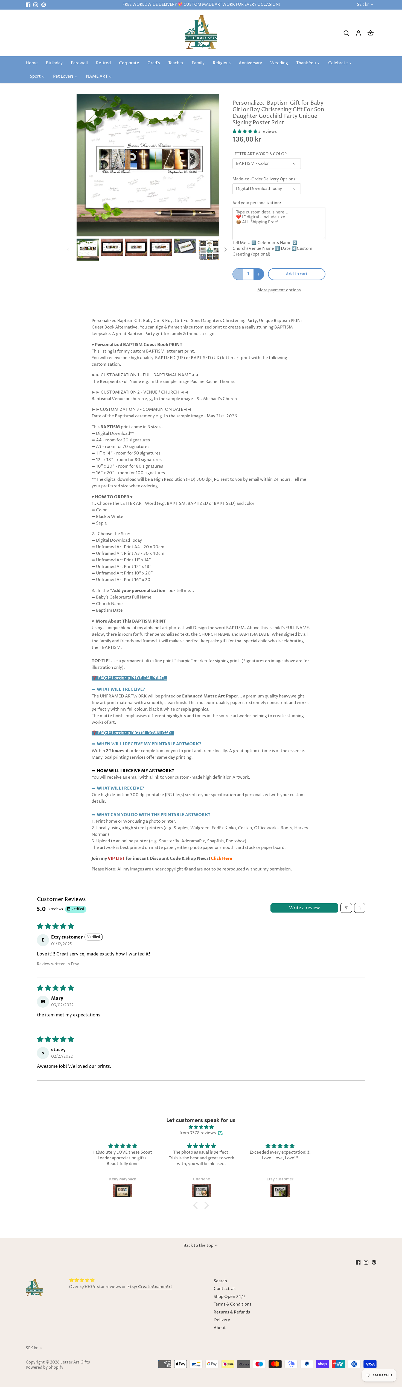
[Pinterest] (43, 5)
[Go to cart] (370, 32)
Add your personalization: (256, 203)
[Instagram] (35, 5)
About (220, 1328)
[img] (201, 1127)
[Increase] (259, 274)
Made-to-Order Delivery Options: (264, 179)
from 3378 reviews (197, 1133)
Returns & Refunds (232, 1312)
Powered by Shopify (44, 1367)
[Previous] (68, 250)
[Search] (346, 32)
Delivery (222, 1320)
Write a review (304, 908)
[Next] (225, 250)
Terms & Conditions (232, 1304)
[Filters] (346, 908)
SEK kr (363, 4)
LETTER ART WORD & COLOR (259, 154)
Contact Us (224, 1289)
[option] (88, 250)
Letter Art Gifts (75, 1362)
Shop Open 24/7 (229, 1297)
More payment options (279, 290)
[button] (245, 131)
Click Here (221, 858)
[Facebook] (28, 5)
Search (220, 1281)
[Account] (359, 32)
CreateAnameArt (155, 1287)
